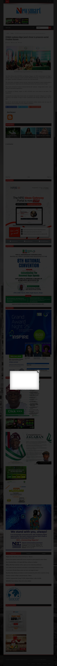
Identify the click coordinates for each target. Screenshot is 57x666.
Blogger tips (23, 389)
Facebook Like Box (29, 389)
